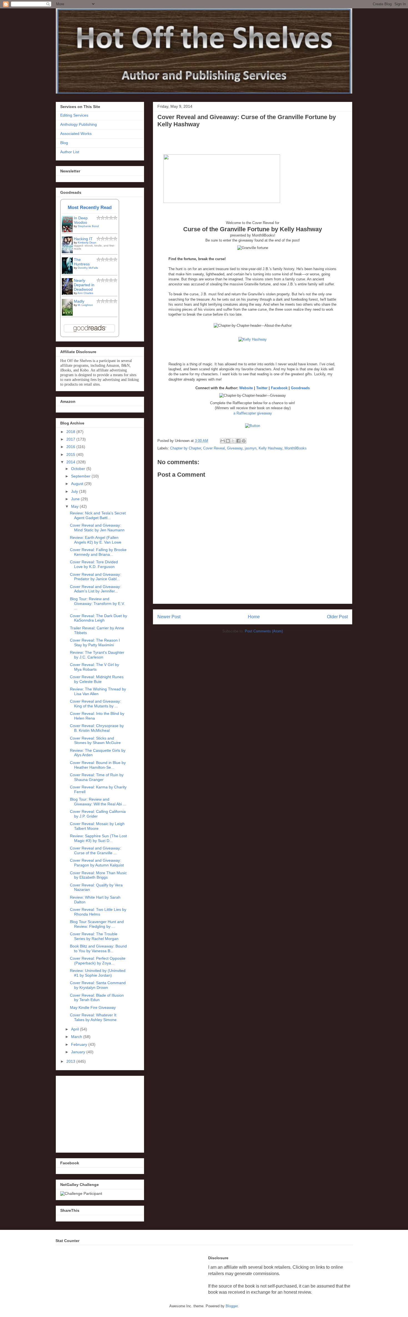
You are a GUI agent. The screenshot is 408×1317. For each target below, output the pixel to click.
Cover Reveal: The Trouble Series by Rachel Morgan (94, 936)
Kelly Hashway (270, 448)
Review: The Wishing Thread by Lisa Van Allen (98, 691)
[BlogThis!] (228, 441)
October (78, 468)
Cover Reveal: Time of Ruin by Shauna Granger (97, 777)
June (76, 499)
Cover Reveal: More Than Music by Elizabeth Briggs (98, 875)
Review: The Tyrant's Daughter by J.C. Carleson (97, 654)
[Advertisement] (101, 1112)
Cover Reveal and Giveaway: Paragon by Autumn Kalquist (97, 862)
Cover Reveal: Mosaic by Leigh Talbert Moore (97, 826)
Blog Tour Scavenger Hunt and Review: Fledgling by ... (97, 924)
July (75, 491)
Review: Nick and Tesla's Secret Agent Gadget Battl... (98, 515)
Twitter (262, 388)
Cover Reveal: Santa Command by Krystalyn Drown (98, 985)
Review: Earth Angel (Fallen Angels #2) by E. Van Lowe (95, 539)
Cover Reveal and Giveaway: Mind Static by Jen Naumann (97, 527)
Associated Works (76, 133)
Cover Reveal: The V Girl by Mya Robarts (94, 667)
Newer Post (168, 616)
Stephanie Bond (88, 226)
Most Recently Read (90, 207)
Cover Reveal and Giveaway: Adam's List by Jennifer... (95, 589)
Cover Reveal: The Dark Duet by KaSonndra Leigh (98, 618)
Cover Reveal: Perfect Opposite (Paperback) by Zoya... (97, 960)
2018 (71, 431)
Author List (69, 152)
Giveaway (235, 448)
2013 (71, 1061)
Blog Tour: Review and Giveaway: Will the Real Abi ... (98, 801)
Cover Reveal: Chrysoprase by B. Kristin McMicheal (97, 728)
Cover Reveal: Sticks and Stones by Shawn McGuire (95, 740)
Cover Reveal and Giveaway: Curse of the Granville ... (95, 850)
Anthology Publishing (78, 124)
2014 (71, 462)
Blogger (232, 1306)
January (78, 1052)
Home (254, 616)
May (75, 506)
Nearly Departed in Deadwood (84, 284)
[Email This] (222, 441)
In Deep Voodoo (81, 220)
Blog (64, 142)
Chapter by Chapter (185, 448)
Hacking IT (83, 239)
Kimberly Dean (87, 242)
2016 (71, 446)
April (75, 1029)
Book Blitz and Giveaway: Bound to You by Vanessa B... (98, 948)
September (81, 476)
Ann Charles (85, 293)
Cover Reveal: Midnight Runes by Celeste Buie (97, 679)
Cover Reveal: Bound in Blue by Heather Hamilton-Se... (98, 765)
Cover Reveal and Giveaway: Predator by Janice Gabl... (95, 576)
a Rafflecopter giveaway (252, 413)
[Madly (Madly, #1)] (69, 315)
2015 (71, 454)
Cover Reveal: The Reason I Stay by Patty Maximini (95, 642)
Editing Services (74, 115)
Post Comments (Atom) (264, 631)
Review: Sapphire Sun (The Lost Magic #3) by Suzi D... (98, 838)
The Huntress (82, 261)
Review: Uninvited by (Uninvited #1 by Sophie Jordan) (97, 972)
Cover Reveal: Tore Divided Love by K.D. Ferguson (94, 564)
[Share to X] (233, 441)
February (79, 1044)
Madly (79, 301)
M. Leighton (85, 304)
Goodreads (300, 388)
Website (246, 388)
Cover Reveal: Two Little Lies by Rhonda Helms (98, 911)
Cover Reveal (214, 448)
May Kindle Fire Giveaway (93, 1007)
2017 (71, 439)
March (77, 1036)
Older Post (337, 616)
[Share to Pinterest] (243, 441)
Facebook (279, 388)
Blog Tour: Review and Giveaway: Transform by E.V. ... (97, 603)
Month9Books (295, 448)
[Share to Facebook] (238, 441)
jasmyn (250, 448)
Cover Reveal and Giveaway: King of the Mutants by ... (95, 703)
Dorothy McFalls (88, 267)
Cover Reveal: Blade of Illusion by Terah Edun (97, 997)
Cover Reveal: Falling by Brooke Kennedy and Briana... (98, 552)
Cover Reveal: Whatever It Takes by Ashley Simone (93, 1017)
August (77, 483)
